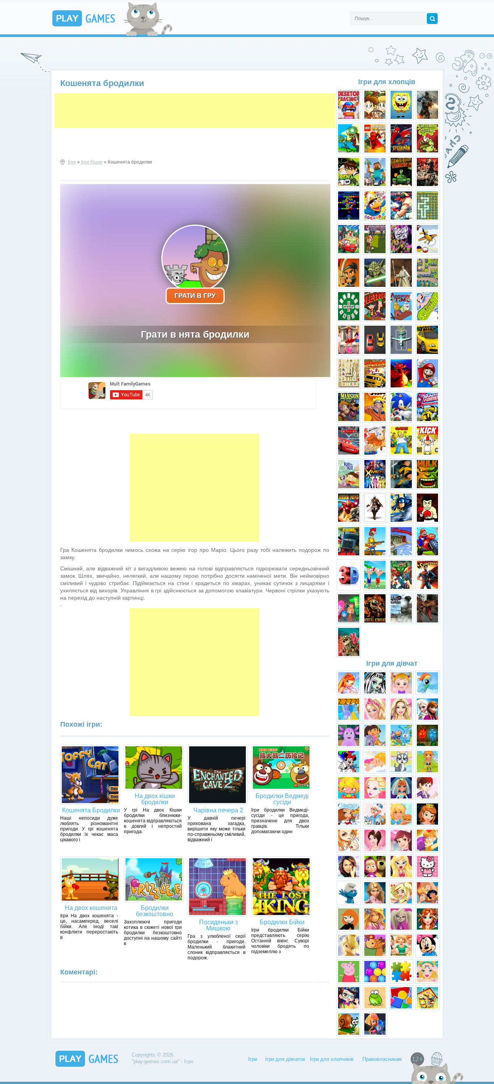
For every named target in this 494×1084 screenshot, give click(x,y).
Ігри (72, 162)
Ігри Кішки (92, 162)
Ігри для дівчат (392, 663)
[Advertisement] (194, 110)
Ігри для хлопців (386, 82)
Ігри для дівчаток (285, 1059)
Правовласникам (382, 1059)
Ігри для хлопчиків (332, 1059)
